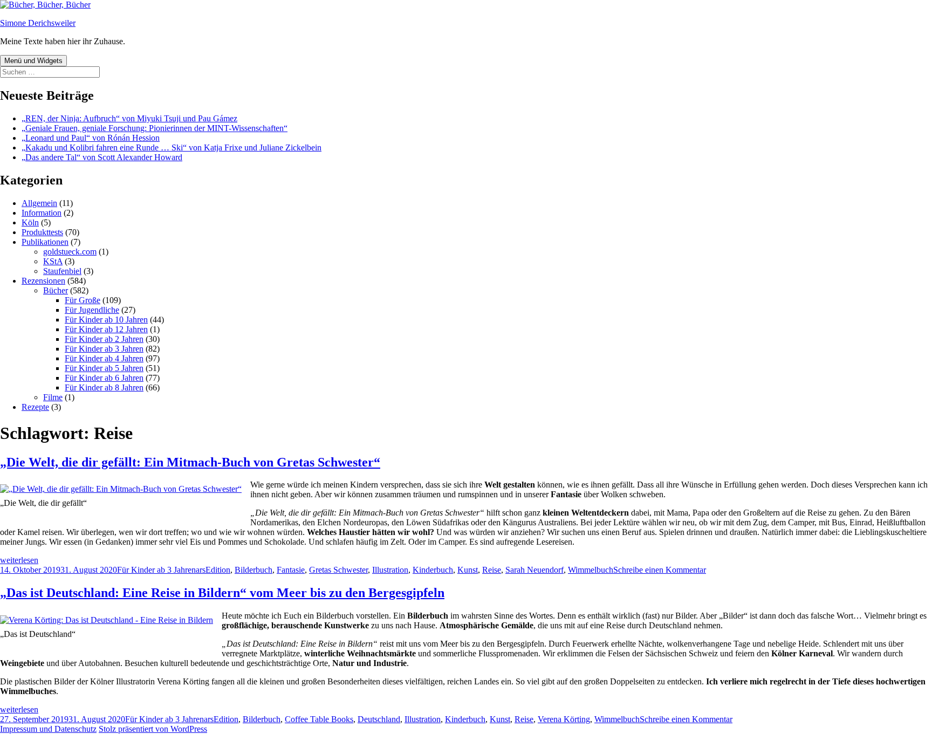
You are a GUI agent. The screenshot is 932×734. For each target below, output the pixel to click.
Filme (53, 397)
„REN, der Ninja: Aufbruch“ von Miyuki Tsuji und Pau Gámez (129, 118)
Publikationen (45, 241)
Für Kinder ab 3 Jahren (104, 348)
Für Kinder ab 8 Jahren (104, 387)
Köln (30, 222)
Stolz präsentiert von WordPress (153, 728)
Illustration (390, 569)
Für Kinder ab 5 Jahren (104, 368)
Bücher (55, 290)
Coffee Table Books (319, 719)
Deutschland (379, 719)
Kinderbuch (433, 569)
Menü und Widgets (33, 61)
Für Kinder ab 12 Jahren (106, 329)
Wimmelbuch (590, 569)
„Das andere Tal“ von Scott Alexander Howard (102, 157)
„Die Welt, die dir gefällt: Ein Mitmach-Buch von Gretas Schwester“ (190, 462)
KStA (53, 261)
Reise (491, 569)
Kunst (467, 569)
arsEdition (213, 569)
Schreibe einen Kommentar (659, 569)
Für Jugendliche (92, 309)
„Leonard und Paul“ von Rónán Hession (91, 137)
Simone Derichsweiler (38, 23)
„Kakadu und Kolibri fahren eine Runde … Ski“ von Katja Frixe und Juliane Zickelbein (171, 147)
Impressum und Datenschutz (48, 728)
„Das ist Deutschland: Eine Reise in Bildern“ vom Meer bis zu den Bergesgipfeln (222, 593)
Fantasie (291, 569)
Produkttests (42, 232)
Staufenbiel (62, 271)
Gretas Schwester (338, 569)
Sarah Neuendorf (534, 569)
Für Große (82, 300)
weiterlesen (19, 560)
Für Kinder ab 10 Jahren (106, 319)
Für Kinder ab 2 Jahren (104, 339)
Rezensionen (43, 280)
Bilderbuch (253, 569)
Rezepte (35, 406)
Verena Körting (564, 719)
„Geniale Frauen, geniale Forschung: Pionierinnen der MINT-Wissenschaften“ (154, 128)
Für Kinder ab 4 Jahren (104, 358)
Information (41, 212)
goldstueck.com (70, 251)
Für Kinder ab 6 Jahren (104, 377)
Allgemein (39, 203)
